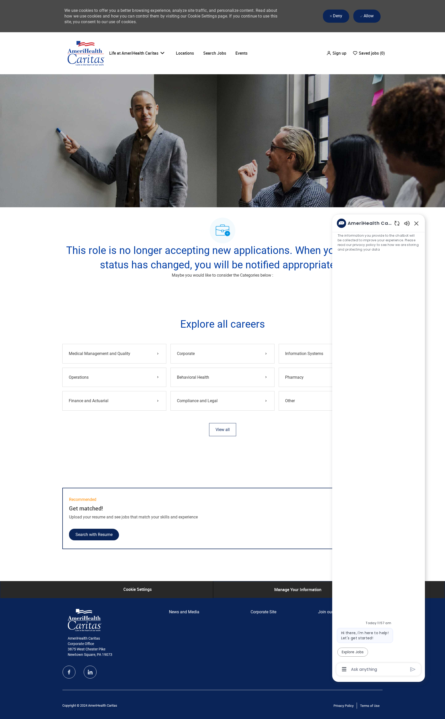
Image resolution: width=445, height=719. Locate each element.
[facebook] (69, 672)
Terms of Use (370, 706)
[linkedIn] (90, 672)
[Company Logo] (86, 53)
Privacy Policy (343, 706)
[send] (413, 669)
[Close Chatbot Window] (416, 223)
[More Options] (344, 669)
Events (241, 53)
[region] (378, 445)
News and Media (184, 611)
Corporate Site (263, 611)
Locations (185, 53)
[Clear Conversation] (397, 223)
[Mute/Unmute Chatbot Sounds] (407, 223)
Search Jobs (214, 53)
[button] (336, 53)
